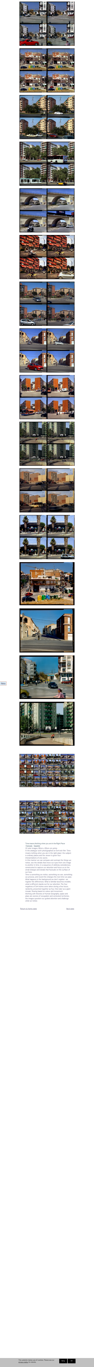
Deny (63, 1361)
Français (29, 846)
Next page (70, 909)
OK (72, 1361)
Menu (3, 684)
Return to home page (28, 909)
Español (37, 846)
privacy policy (23, 1362)
